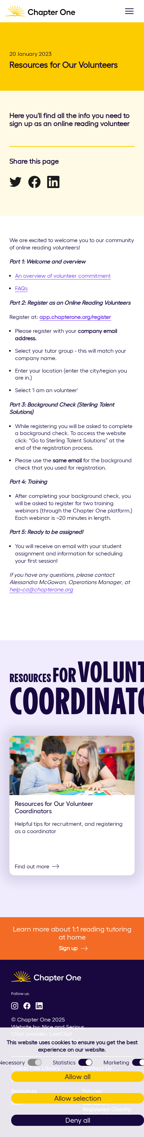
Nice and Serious (63, 1027)
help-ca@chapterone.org (41, 589)
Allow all (78, 1076)
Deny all (77, 1120)
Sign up (68, 948)
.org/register (96, 317)
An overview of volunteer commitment (63, 275)
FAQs (21, 288)
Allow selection (77, 1098)
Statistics (64, 1062)
